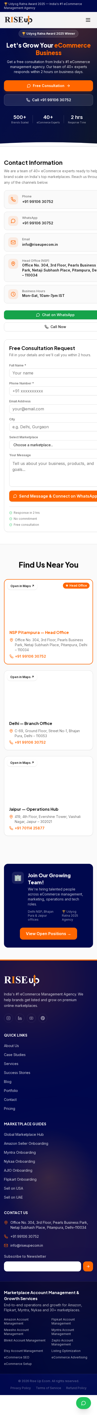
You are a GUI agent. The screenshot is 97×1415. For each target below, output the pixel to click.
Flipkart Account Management (63, 1321)
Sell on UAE (13, 1197)
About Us (11, 1046)
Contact (10, 1099)
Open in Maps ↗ (22, 586)
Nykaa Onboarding (19, 1161)
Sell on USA (13, 1188)
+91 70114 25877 (30, 828)
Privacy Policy (20, 1388)
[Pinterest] (42, 1018)
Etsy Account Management (23, 1351)
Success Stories (17, 1072)
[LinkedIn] (19, 1018)
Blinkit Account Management (25, 1340)
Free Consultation (48, 86)
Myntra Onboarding (20, 1152)
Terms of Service (48, 1388)
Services (11, 1063)
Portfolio (11, 1090)
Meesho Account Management (16, 1332)
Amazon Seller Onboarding (26, 1143)
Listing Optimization (66, 1351)
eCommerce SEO (16, 1357)
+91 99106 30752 (37, 201)
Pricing (9, 1108)
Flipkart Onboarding (20, 1179)
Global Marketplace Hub (24, 1134)
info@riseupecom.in (40, 244)
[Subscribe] (88, 1266)
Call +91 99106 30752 (51, 100)
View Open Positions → (48, 933)
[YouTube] (31, 1018)
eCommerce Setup (18, 1364)
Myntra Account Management (62, 1332)
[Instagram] (8, 1018)
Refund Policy (76, 1388)
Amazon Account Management (16, 1321)
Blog (7, 1081)
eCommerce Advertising (69, 1357)
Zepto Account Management (62, 1342)
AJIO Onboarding (18, 1170)
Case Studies (15, 1055)
